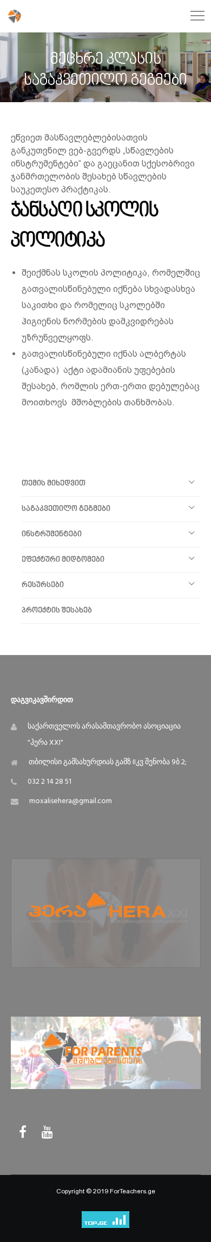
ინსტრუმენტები (52, 534)
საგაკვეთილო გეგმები (66, 508)
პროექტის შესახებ (57, 610)
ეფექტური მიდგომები (63, 559)
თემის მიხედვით (53, 483)
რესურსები (43, 585)
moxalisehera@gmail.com (70, 801)
